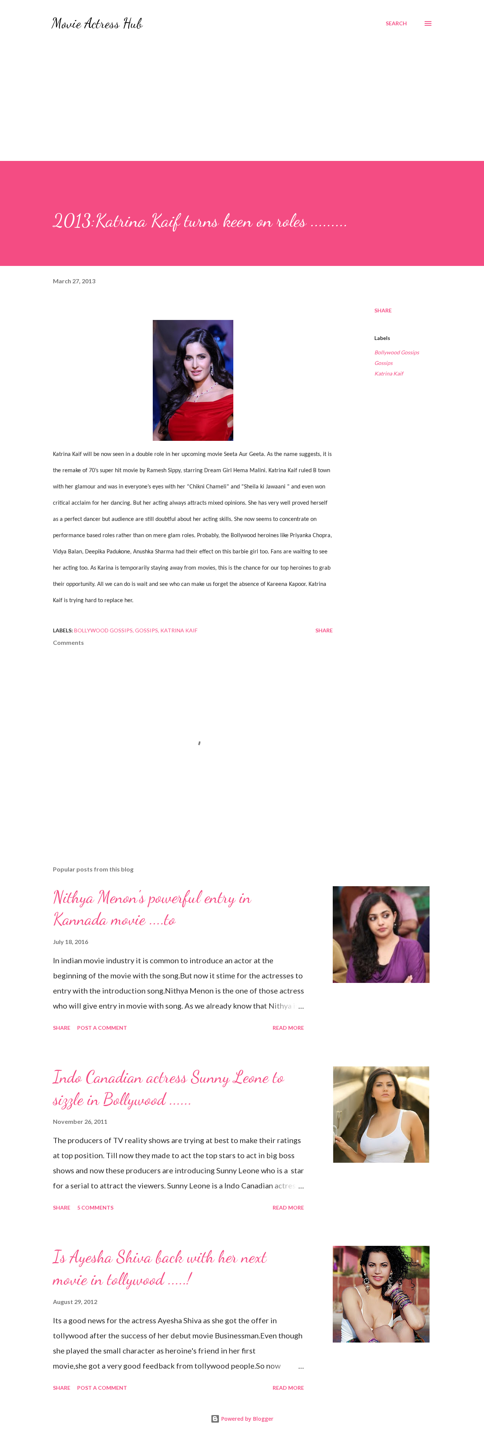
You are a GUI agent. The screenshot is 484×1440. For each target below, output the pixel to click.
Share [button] (383, 310)
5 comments (95, 1207)
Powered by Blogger (246, 1418)
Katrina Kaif (388, 373)
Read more (288, 1027)
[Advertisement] (242, 92)
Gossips (383, 363)
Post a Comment (102, 1027)
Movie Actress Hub (97, 23)
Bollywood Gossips (396, 352)
